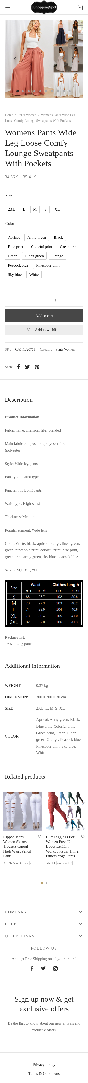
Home (9, 115)
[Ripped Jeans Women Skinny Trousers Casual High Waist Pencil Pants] (22, 811)
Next (73, 59)
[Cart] (80, 7)
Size (8, 195)
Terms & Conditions (44, 1073)
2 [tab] (46, 883)
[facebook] (32, 969)
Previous (15, 59)
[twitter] (43, 969)
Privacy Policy (44, 1064)
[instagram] (55, 969)
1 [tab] (42, 883)
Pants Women (27, 115)
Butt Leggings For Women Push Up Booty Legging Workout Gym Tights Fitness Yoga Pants (62, 846)
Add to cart (44, 316)
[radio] (11, 209)
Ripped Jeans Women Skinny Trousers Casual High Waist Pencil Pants (17, 846)
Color (9, 223)
